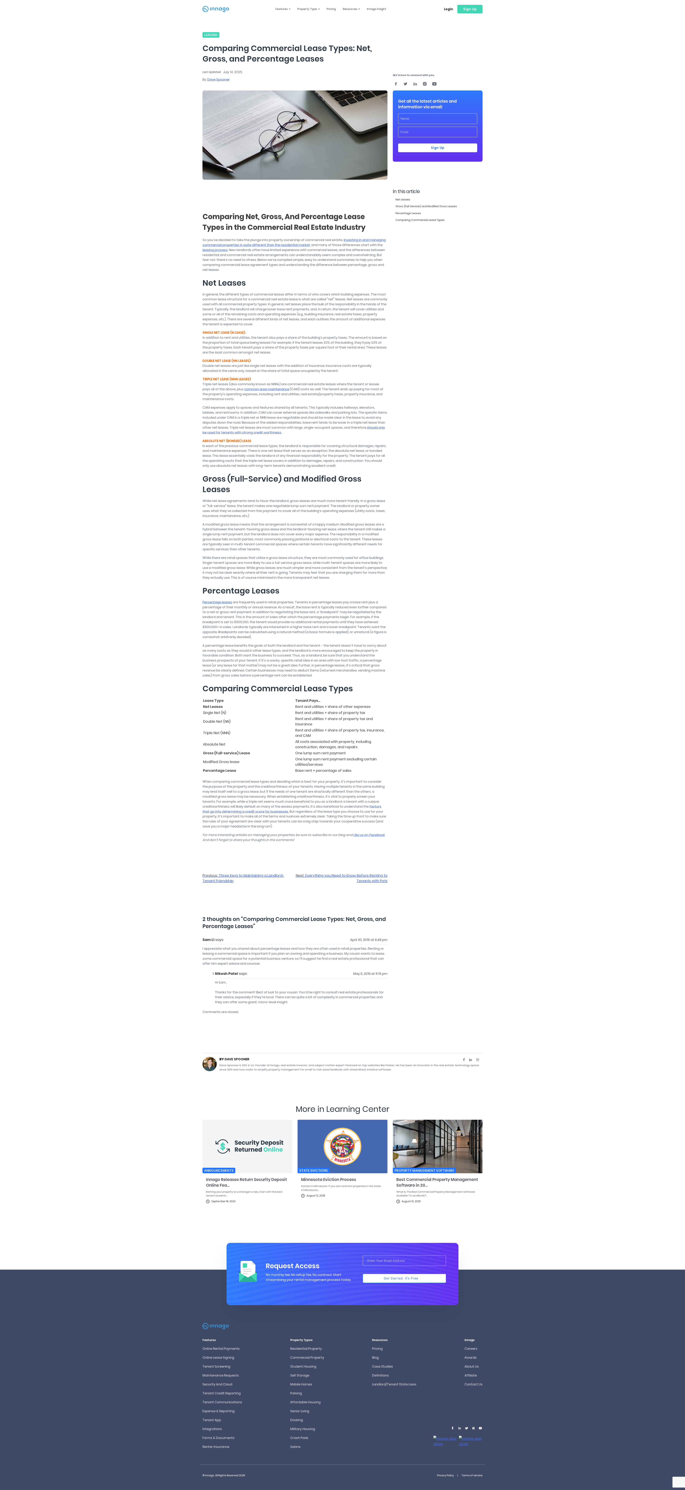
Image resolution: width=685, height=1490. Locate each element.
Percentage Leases (408, 213)
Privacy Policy (445, 1475)
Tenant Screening (216, 1366)
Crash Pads (299, 1438)
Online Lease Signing (218, 1357)
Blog (375, 1357)
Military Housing (302, 1429)
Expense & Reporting (218, 1411)
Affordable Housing (305, 1402)
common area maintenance (266, 389)
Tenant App (211, 1420)
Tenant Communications (222, 1402)
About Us (472, 1366)
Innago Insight (376, 9)
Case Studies (382, 1366)
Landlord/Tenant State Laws (394, 1384)
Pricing (331, 9)
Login (448, 9)
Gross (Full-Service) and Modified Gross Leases (426, 206)
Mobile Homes (301, 1384)
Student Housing (303, 1366)
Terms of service (472, 1475)
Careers (471, 1348)
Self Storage (299, 1375)
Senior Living (299, 1411)
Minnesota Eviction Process (328, 1179)
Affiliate (471, 1375)
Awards (471, 1357)
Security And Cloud (217, 1384)
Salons (295, 1446)
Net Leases (402, 199)
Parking (296, 1393)
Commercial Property (307, 1357)
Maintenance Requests (220, 1375)
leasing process (215, 250)
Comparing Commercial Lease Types (420, 220)
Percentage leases (217, 602)
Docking (296, 1420)
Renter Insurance (215, 1446)
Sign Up (470, 9)
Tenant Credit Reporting (221, 1393)
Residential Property (306, 1348)
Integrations (212, 1429)
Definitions (380, 1375)
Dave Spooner (218, 79)
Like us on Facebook (369, 835)
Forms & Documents (218, 1438)
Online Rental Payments (221, 1348)
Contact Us (474, 1384)
